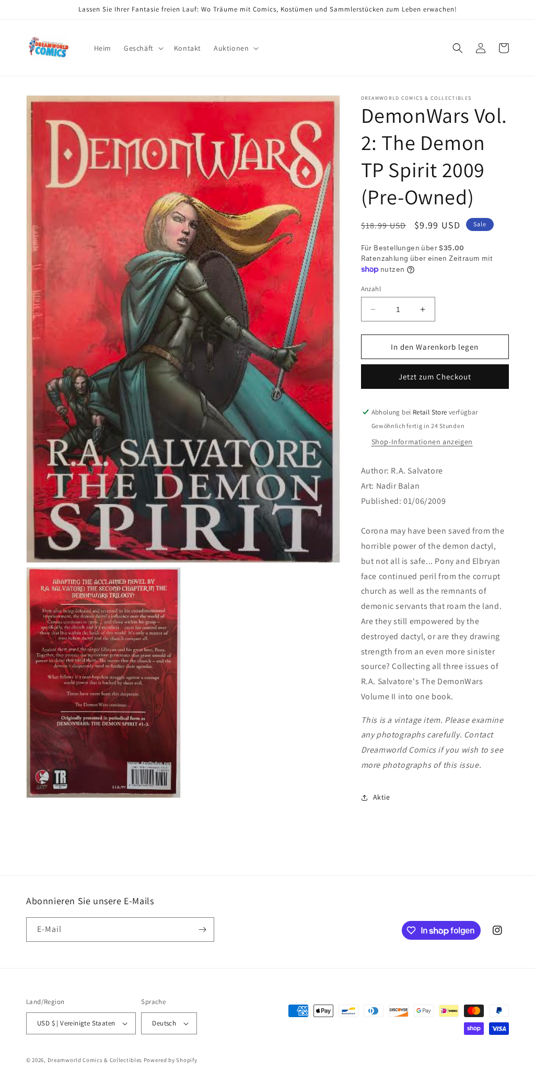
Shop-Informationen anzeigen (422, 441)
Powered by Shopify (170, 1060)
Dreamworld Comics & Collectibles (95, 1060)
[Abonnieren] (202, 929)
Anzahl (371, 288)
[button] (143, 48)
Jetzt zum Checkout (435, 377)
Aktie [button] (381, 797)
